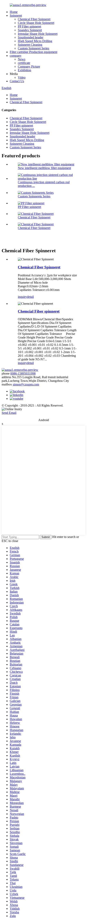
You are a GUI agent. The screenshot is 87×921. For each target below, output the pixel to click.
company (15, 55)
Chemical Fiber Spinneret (34, 19)
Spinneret (16, 15)
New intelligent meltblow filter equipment (44, 168)
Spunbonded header (30, 37)
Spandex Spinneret (30, 30)
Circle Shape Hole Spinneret (36, 22)
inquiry (22, 296)
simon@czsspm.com (26, 384)
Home (14, 12)
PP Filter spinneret (29, 26)
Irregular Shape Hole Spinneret (37, 33)
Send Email (9, 412)
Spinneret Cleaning (30, 44)
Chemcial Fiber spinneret (38, 311)
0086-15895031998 (23, 373)
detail (30, 296)
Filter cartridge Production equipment (33, 52)
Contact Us (17, 81)
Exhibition (24, 70)
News (21, 59)
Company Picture (29, 66)
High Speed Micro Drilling (35, 41)
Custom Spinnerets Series (34, 196)
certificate (24, 63)
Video (21, 77)
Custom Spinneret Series (33, 48)
